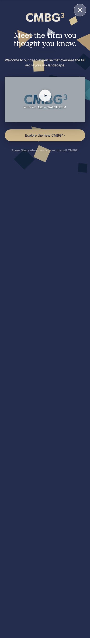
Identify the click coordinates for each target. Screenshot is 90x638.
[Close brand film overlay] (80, 10)
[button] (45, 99)
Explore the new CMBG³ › (45, 135)
